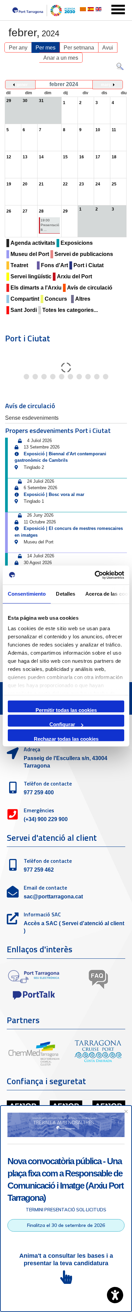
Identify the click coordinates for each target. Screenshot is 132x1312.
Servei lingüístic (30, 276)
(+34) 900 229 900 (46, 819)
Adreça (32, 749)
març (106, 84)
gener (22, 84)
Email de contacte (45, 887)
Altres (82, 299)
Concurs (56, 299)
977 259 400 (39, 792)
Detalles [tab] (65, 594)
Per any (18, 48)
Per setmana (79, 48)
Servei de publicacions (83, 254)
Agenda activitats (32, 243)
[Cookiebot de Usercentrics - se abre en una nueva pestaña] (95, 575)
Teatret (19, 265)
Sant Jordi (23, 310)
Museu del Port (29, 254)
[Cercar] (120, 68)
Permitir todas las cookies (66, 709)
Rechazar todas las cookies (66, 738)
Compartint (24, 299)
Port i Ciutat (88, 265)
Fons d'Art (54, 265)
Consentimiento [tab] (27, 594)
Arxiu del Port (74, 276)
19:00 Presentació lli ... (50, 225)
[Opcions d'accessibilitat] (115, 1295)
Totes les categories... (70, 310)
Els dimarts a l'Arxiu (36, 288)
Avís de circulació (89, 288)
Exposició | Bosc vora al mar (54, 494)
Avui (107, 48)
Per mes (46, 48)
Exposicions (77, 243)
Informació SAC (42, 914)
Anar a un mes (60, 58)
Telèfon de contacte (48, 783)
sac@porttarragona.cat (53, 896)
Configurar (62, 724)
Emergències (39, 810)
